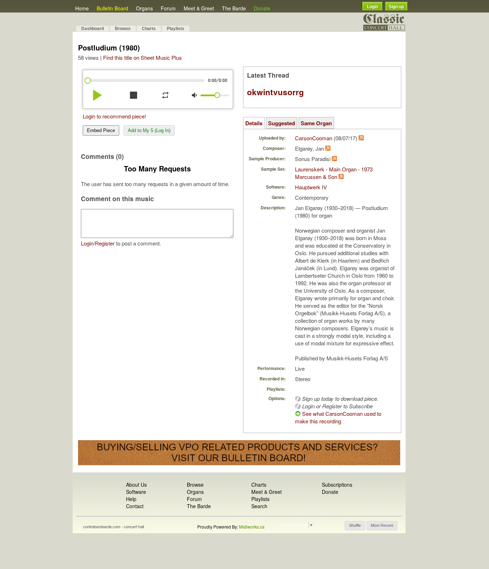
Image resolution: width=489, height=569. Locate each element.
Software (136, 491)
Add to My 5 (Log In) (149, 130)
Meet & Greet (199, 8)
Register (105, 243)
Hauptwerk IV (311, 187)
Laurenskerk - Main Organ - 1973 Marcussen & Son (334, 172)
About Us (136, 484)
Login (372, 6)
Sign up (396, 6)
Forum (168, 8)
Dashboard (92, 28)
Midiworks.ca (252, 527)
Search (259, 506)
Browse (123, 28)
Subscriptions (337, 484)
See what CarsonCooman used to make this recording (338, 417)
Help (131, 498)
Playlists (175, 28)
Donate (262, 8)
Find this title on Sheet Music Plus (142, 57)
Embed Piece (101, 130)
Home (82, 8)
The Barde (234, 8)
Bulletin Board (112, 8)
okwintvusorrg (275, 92)
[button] (355, 525)
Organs (144, 8)
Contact (135, 506)
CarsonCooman (313, 138)
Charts (149, 28)
